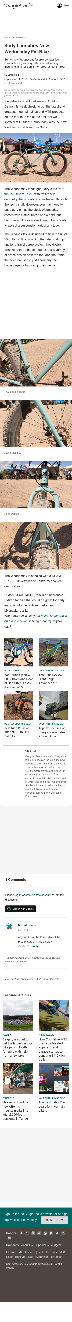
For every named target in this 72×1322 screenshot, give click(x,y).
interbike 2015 (23, 957)
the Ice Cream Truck (18, 194)
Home (7, 37)
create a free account (38, 895)
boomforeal (25, 925)
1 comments (16, 83)
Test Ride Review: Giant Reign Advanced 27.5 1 (51, 679)
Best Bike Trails (47, 1252)
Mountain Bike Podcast (16, 670)
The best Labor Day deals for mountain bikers (52, 1106)
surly (58, 957)
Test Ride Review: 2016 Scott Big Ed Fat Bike (16, 732)
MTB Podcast (27, 1252)
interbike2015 (39, 957)
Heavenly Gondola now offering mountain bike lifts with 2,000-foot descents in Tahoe (15, 1110)
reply (35, 946)
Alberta (7, 1034)
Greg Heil (13, 74)
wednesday (11, 961)
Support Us (42, 1245)
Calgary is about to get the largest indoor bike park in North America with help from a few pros (17, 1047)
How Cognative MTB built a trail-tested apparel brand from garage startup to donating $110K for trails (53, 1049)
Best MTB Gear (24, 1257)
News (23, 37)
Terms (58, 1263)
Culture (15, 37)
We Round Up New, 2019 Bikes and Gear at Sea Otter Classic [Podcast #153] (18, 681)
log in (18, 895)
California (8, 1097)
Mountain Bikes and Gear (52, 670)
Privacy (10, 1267)
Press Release (46, 1034)
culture (23, 961)
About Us (27, 1245)
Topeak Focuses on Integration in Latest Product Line (53, 732)
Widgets (56, 1245)
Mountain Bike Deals (49, 1257)
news (51, 957)
